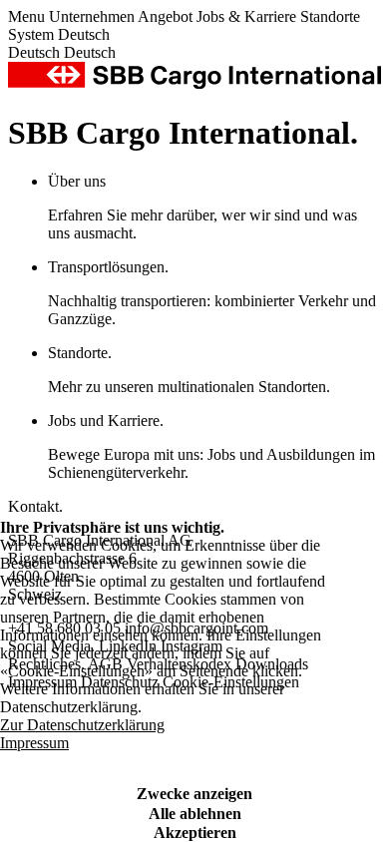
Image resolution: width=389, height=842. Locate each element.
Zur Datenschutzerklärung (82, 724)
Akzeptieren (195, 832)
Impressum (34, 742)
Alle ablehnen (195, 813)
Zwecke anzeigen (194, 793)
